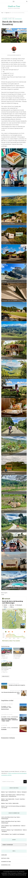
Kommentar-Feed (6, 861)
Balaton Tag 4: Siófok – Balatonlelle (9, 803)
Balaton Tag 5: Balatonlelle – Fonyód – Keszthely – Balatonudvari (13, 800)
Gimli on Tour (14, 6)
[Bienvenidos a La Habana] (6, 651)
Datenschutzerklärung (20, 874)
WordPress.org (5, 864)
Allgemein (3, 706)
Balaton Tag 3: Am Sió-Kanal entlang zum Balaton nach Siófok (13, 807)
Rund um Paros (5, 709)
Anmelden (4, 854)
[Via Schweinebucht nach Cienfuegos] (18, 651)
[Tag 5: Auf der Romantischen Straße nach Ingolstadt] (6, 663)
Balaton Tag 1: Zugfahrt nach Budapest (14, 834)
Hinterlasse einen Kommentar (14, 55)
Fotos (8, 706)
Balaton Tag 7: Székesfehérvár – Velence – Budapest (14, 792)
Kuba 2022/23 (5, 676)
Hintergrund (4, 707)
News (10, 707)
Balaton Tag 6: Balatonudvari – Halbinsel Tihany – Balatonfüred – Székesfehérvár (13, 795)
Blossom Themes (22, 873)
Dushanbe (3, 729)
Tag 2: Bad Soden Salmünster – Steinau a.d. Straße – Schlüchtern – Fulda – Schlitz (9, 720)
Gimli (14, 52)
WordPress (12, 874)
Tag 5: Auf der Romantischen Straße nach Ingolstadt (6, 668)
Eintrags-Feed (5, 858)
